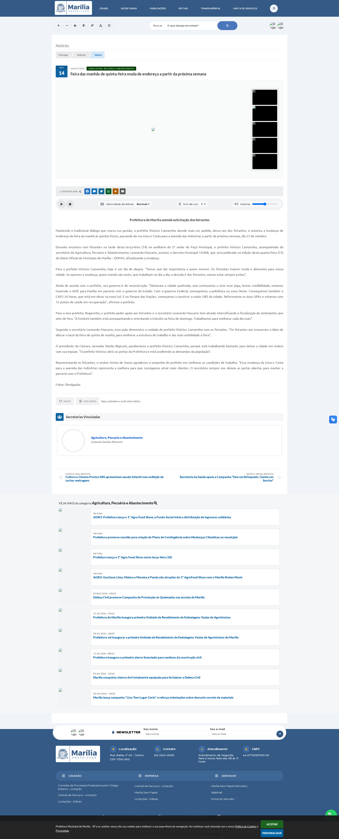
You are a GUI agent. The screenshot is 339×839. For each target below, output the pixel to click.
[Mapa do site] (100, 25)
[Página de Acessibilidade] (109, 25)
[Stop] (70, 204)
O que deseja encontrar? (165, 18)
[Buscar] (227, 25)
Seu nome (150, 729)
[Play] (62, 204)
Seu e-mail (217, 729)
